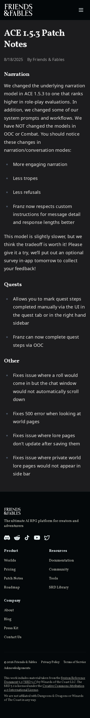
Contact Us (13, 637)
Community (59, 569)
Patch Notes (13, 578)
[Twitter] (47, 538)
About (9, 610)
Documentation (61, 560)
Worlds (10, 560)
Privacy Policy (50, 662)
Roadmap (12, 587)
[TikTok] (27, 538)
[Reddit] (17, 538)
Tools (53, 578)
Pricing (10, 569)
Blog (8, 619)
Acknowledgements (17, 668)
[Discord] (7, 538)
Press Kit (11, 628)
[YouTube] (37, 538)
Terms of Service (75, 662)
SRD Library (59, 587)
